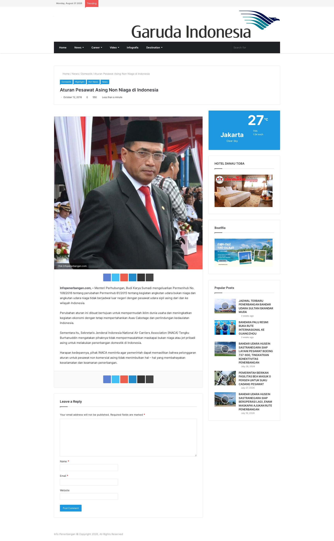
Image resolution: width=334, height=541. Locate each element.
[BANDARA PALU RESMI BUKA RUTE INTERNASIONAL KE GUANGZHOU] (225, 327)
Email (64, 475)
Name (64, 461)
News (77, 47)
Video (113, 47)
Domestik (86, 73)
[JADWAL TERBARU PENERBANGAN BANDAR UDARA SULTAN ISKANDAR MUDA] (225, 306)
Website (65, 490)
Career (95, 47)
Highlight (79, 81)
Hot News (93, 81)
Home (62, 47)
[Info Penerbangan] (83, 19)
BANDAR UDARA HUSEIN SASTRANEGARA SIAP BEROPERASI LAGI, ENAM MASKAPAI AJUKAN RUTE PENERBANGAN (255, 401)
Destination (153, 47)
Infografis (132, 47)
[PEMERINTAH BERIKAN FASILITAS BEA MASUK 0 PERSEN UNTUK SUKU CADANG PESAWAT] (225, 378)
